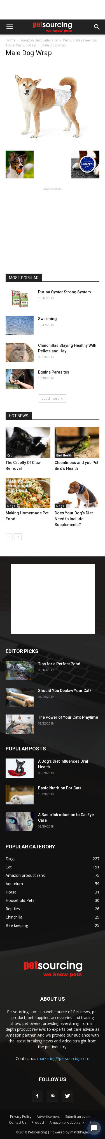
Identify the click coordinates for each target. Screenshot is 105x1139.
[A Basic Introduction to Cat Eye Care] (20, 821)
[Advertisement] (52, 10)
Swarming (47, 318)
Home (10, 40)
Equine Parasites (53, 372)
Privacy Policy (20, 1116)
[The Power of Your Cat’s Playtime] (20, 724)
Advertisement (48, 1116)
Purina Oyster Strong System (64, 292)
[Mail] (52, 1096)
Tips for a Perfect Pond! (59, 664)
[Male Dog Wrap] (48, 145)
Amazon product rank (67, 1122)
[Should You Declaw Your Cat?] (20, 697)
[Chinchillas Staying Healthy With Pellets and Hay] (20, 352)
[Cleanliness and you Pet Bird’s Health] (77, 442)
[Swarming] (20, 325)
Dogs (11, 506)
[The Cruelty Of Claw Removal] (28, 442)
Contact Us (17, 1122)
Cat (9, 455)
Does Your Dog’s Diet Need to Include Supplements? (74, 519)
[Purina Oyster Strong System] (20, 298)
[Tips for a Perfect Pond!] (20, 670)
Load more (50, 398)
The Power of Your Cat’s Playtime (68, 717)
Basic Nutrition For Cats (59, 788)
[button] (97, 27)
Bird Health (64, 455)
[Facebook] (37, 1096)
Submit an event (77, 1116)
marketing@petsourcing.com (63, 1058)
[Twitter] (67, 1096)
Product (38, 1122)
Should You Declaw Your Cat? (65, 690)
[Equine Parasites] (20, 379)
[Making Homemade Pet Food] (28, 493)
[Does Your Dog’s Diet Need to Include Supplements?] (77, 493)
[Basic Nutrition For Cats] (20, 794)
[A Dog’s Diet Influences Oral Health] (20, 768)
